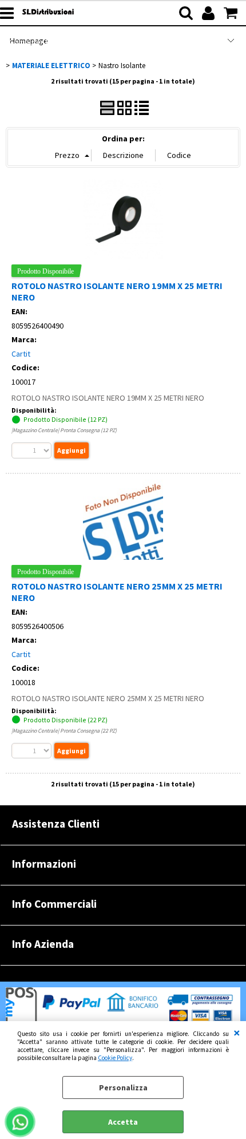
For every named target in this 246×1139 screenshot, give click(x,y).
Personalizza (123, 1087)
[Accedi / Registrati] (209, 13)
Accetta (123, 1122)
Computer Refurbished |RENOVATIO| (73, 42)
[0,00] (232, 13)
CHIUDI (236, 1032)
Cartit (20, 354)
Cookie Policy (115, 1058)
